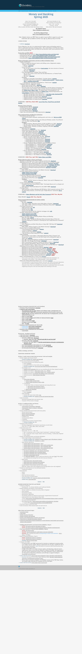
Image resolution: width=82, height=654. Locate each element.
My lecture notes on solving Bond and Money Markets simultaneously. (43, 527)
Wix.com (33, 568)
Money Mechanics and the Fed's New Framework (38, 194)
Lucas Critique (25, 92)
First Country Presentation (35, 326)
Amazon (44, 256)
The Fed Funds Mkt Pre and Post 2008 (46, 339)
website (54, 78)
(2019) (23, 173)
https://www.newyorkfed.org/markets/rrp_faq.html (45, 501)
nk (35, 322)
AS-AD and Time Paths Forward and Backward (46, 366)
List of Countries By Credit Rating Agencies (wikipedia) (40, 532)
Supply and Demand (38, 359)
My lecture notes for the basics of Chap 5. (36, 526)
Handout (29, 363)
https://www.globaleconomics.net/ (41, 34)
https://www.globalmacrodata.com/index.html (47, 54)
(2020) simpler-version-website (29, 172)
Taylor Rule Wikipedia (29, 379)
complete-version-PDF (33, 81)
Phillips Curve (27, 90)
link (39, 121)
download (27, 44)
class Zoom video (50, 94)
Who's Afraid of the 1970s (39, 375)
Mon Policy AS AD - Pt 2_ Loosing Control (45, 372)
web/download (29, 185)
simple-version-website (48, 80)
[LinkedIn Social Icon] (19, 566)
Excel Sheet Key (32, 479)
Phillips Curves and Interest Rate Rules (44, 396)
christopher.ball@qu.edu (32, 24)
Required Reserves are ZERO (28, 547)
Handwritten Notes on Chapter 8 (33, 537)
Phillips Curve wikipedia (30, 369)
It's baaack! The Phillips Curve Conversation (43, 373)
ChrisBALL (27, 5)
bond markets (44, 68)
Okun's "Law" (34, 90)
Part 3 (28, 534)
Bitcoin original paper (32, 540)
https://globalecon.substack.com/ (41, 30)
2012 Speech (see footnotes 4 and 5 (36, 386)
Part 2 (23, 534)
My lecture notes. (30, 530)
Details (28, 197)
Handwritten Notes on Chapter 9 (33, 539)
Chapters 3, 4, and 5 (39, 440)
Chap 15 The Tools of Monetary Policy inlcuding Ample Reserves (46, 555)
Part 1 (60, 533)
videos (50, 247)
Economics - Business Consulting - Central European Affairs (33, 6)
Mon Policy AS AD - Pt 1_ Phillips (42, 370)
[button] (25, 10)
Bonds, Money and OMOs (45, 157)
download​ (35, 110)
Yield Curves (32, 69)
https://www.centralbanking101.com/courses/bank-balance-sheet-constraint (44, 498)
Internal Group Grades (34, 328)
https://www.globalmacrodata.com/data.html (44, 55)
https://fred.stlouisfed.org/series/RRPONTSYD (41, 502)
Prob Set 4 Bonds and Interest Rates (41, 478)
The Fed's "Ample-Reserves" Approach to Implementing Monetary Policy (42, 557)
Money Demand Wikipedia (28, 413)
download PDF (58, 94)
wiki (34, 207)
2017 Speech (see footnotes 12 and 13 (36, 388)
